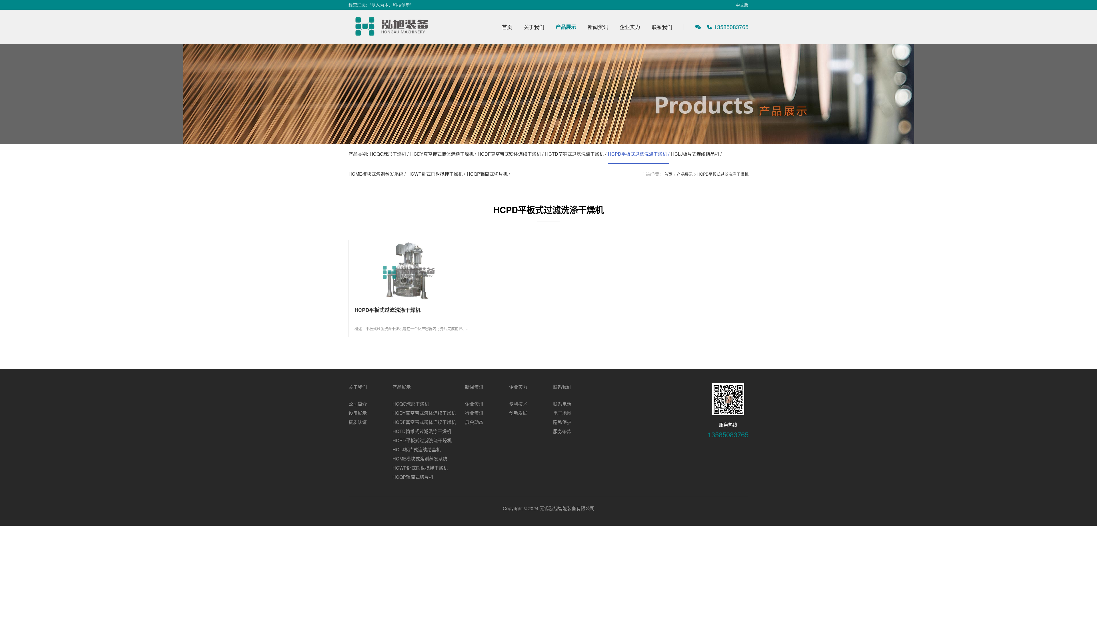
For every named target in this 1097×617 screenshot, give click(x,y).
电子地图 (562, 413)
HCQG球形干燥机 (411, 403)
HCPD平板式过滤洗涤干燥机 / (638, 154)
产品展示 (566, 27)
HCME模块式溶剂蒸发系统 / (377, 174)
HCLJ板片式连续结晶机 (417, 449)
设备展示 (358, 413)
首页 (507, 27)
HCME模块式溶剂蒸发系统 (420, 458)
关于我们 (534, 27)
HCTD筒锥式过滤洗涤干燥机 (422, 431)
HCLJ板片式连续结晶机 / (696, 154)
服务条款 (562, 431)
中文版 (742, 5)
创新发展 (518, 413)
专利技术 (518, 403)
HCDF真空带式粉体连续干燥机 (424, 422)
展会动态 (474, 422)
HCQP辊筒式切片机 (413, 477)
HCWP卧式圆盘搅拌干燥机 (420, 467)
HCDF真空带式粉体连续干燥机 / (510, 154)
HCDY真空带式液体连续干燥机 (424, 413)
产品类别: (358, 154)
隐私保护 (562, 422)
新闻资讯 (598, 27)
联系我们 (662, 27)
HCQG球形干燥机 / (389, 154)
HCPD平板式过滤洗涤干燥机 (722, 174)
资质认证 (358, 422)
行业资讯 (474, 413)
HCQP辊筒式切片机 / (488, 174)
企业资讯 (474, 403)
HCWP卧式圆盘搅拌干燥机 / (436, 174)
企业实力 (630, 27)
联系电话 (562, 403)
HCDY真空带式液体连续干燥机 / (443, 154)
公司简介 (358, 403)
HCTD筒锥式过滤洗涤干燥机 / (575, 154)
